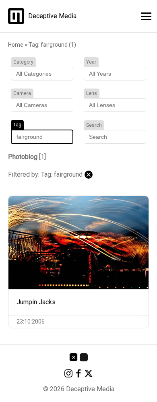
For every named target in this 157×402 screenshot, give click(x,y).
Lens (91, 93)
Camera (22, 93)
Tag (17, 125)
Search (94, 125)
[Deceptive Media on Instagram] (68, 374)
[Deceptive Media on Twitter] (89, 374)
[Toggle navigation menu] (144, 15)
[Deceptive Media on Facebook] (78, 374)
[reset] (89, 175)
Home (15, 44)
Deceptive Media (52, 16)
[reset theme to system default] (73, 357)
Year (91, 62)
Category (23, 62)
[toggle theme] (84, 357)
